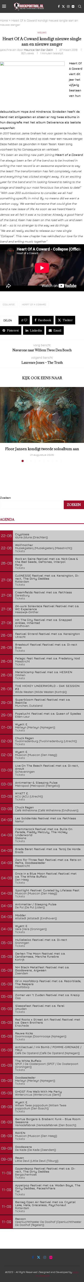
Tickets (20, 551)
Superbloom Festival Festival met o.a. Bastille (42, 701)
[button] (3, 424)
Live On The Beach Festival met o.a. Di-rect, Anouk (47, 767)
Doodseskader (25, 1077)
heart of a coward (34, 304)
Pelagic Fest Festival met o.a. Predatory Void (47, 658)
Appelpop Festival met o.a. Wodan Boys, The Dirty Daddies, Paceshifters (47, 1186)
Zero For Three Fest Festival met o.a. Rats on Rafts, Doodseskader (48, 861)
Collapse (9, 304)
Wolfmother (24, 545)
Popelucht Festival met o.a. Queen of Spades (48, 713)
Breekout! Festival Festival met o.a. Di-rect (46, 644)
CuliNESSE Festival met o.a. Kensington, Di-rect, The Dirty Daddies (47, 577)
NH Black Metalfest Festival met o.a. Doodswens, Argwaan (42, 968)
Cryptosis (22, 534)
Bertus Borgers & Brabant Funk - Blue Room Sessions (48, 1120)
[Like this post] (25, 320)
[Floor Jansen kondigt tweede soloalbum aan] (42, 415)
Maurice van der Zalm (38, 49)
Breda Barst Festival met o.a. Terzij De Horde (48, 849)
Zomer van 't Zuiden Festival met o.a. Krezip (47, 995)
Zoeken (5, 497)
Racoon (20, 1219)
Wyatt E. (21, 724)
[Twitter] (63, 6)
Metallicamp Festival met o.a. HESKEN (43, 672)
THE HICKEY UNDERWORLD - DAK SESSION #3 (47, 687)
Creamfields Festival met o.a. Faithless (43, 592)
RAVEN (20, 1133)
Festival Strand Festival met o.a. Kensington (47, 634)
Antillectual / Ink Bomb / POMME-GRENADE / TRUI (48, 1048)
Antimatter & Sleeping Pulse (36, 782)
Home (4, 20)
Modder (20, 915)
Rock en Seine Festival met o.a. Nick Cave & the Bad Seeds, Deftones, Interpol (46, 560)
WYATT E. (22, 793)
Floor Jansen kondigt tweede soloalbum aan (42, 449)
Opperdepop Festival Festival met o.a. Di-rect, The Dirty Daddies (45, 1170)
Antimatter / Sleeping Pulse (35, 904)
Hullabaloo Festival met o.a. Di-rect (41, 939)
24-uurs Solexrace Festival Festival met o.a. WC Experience (47, 607)
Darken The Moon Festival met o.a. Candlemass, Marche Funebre (40, 955)
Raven (19, 1157)
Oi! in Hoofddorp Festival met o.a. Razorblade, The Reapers (48, 982)
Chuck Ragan (24, 738)
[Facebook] (59, 6)
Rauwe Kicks (24, 1033)
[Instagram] (68, 6)
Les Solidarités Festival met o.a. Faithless (45, 818)
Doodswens (23, 1146)
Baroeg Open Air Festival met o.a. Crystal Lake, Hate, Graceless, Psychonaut (45, 1203)
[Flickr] (73, 6)
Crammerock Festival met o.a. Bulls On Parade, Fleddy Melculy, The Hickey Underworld (43, 832)
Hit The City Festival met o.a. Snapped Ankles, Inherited (43, 621)
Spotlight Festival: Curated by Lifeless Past (47, 890)
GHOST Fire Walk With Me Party (38, 1091)
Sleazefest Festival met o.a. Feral (39, 1005)
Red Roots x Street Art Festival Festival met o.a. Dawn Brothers (47, 1021)
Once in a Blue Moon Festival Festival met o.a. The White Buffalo (46, 875)
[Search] (80, 6)
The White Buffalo (28, 1060)
